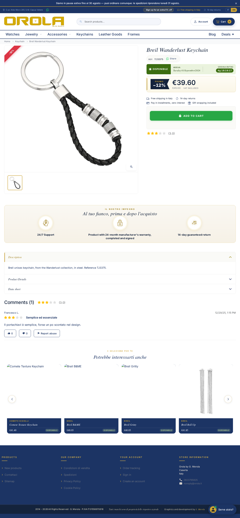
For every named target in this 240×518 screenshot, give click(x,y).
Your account (131, 457)
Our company (71, 457)
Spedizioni (70, 474)
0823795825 (191, 479)
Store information (194, 457)
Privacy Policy (72, 481)
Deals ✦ (228, 34)
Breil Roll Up (188, 424)
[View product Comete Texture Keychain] (34, 391)
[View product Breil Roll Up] (206, 391)
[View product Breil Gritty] (149, 391)
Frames (134, 34)
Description (15, 257)
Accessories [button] (57, 34)
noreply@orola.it (193, 483)
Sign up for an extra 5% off (159, 10)
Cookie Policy (72, 487)
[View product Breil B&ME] (91, 391)
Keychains (84, 34)
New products (13, 468)
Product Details (17, 279)
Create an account (134, 481)
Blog (212, 34)
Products (9, 457)
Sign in (127, 474)
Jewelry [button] (31, 34)
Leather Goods (110, 34)
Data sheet (14, 289)
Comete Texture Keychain (23, 424)
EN (234, 10)
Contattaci (11, 474)
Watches (13, 34)
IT (228, 10)
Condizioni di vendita (77, 468)
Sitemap (9, 481)
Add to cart (193, 115)
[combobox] (119, 21)
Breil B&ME (73, 424)
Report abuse (47, 333)
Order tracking (131, 468)
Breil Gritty (130, 424)
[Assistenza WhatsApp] (47, 10)
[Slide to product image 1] (15, 182)
